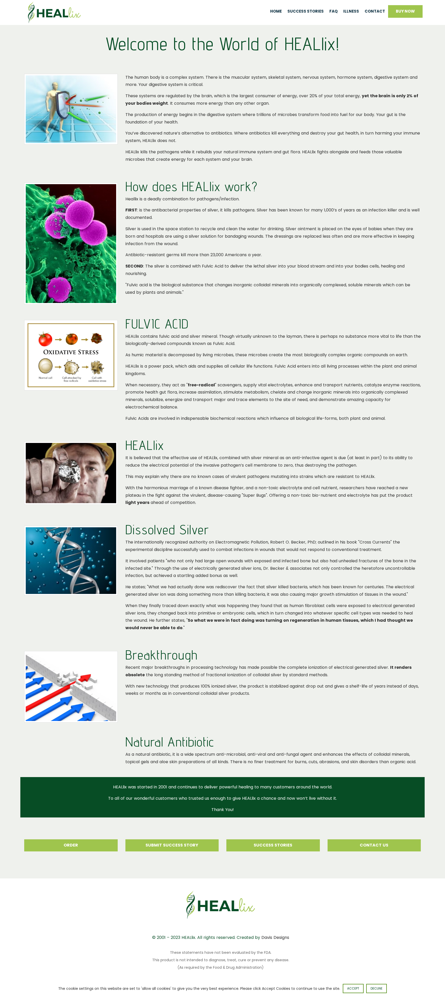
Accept (353, 988)
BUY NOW (405, 11)
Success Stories (305, 11)
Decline (376, 988)
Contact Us (374, 845)
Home (276, 11)
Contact (375, 11)
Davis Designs (275, 937)
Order (71, 845)
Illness (351, 11)
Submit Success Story (172, 845)
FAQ (333, 11)
